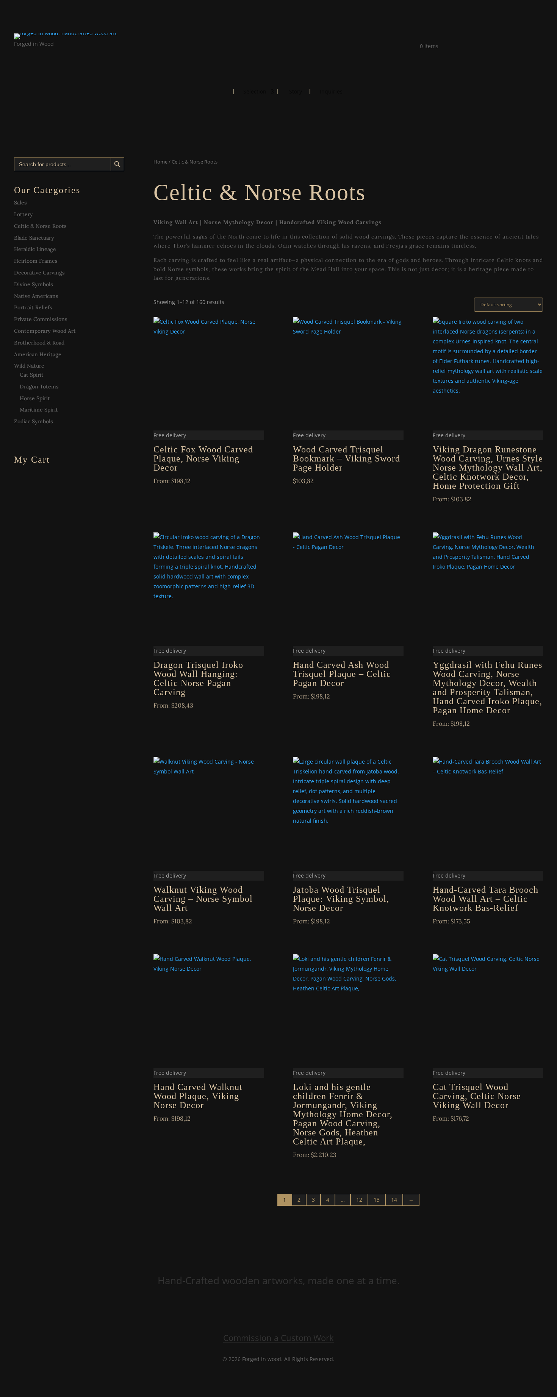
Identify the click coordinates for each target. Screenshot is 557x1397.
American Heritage (37, 354)
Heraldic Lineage (35, 249)
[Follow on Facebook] (20, 54)
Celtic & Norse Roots (40, 226)
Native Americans (36, 296)
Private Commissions (40, 319)
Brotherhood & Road (39, 342)
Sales (20, 202)
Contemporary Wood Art (45, 330)
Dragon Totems (39, 386)
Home (219, 91)
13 (377, 1199)
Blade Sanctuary (34, 237)
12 (359, 1199)
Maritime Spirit (39, 409)
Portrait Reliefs (33, 307)
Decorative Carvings (39, 272)
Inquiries (331, 92)
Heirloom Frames (36, 260)
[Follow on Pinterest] (50, 54)
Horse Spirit (35, 398)
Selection (254, 92)
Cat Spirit (32, 374)
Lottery (23, 214)
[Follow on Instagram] (35, 54)
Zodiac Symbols (33, 421)
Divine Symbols (33, 284)
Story (295, 92)
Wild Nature (29, 365)
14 (394, 1199)
